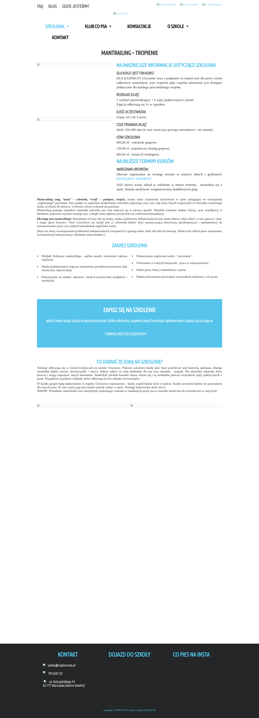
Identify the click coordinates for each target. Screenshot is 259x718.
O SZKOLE (175, 26)
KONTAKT (60, 37)
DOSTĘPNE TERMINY (133, 179)
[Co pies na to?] (122, 13)
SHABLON (150, 710)
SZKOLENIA (54, 26)
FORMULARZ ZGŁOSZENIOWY (126, 333)
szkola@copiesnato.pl (62, 665)
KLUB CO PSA (96, 26)
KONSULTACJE (139, 26)
